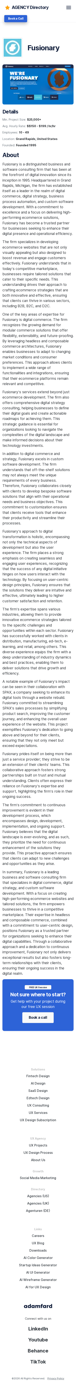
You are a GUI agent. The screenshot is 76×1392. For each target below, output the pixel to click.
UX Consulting (38, 1105)
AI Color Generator (38, 1258)
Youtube (38, 1340)
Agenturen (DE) (38, 1211)
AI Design (38, 1083)
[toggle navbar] (68, 7)
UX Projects (38, 1145)
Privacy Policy (55, 1378)
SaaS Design (38, 1091)
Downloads (38, 1250)
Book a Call (16, 18)
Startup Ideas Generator (38, 1265)
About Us (38, 1160)
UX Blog (38, 1243)
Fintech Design (38, 1076)
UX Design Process (38, 1153)
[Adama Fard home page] (38, 1305)
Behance (38, 1351)
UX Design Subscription (38, 1120)
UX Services (38, 1113)
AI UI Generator (38, 1272)
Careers (38, 1236)
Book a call (38, 1017)
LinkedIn (38, 1329)
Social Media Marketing (38, 1178)
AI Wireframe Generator (38, 1280)
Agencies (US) (38, 1196)
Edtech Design (38, 1098)
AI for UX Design (38, 1287)
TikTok (38, 1362)
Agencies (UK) (38, 1203)
